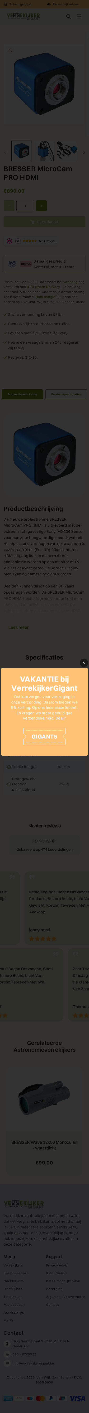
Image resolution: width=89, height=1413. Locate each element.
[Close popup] (84, 663)
